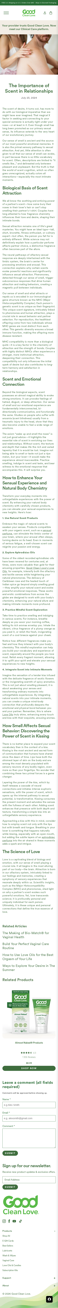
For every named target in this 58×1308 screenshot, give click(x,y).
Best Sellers (7, 1245)
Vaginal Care (8, 1260)
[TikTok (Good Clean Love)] (20, 1221)
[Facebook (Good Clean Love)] (9, 1221)
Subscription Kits (10, 1270)
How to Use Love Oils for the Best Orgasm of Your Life (27, 957)
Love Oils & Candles (11, 1265)
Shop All (6, 1236)
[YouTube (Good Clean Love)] (14, 1221)
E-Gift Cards (8, 1241)
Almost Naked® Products (29, 1042)
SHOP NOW (29, 1068)
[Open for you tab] (49, 1299)
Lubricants (7, 1250)
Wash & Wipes (9, 1255)
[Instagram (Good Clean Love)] (4, 1221)
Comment (8, 1126)
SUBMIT (10, 1187)
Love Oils (7, 714)
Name (6, 1099)
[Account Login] (45, 13)
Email (6, 1112)
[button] (6, 13)
